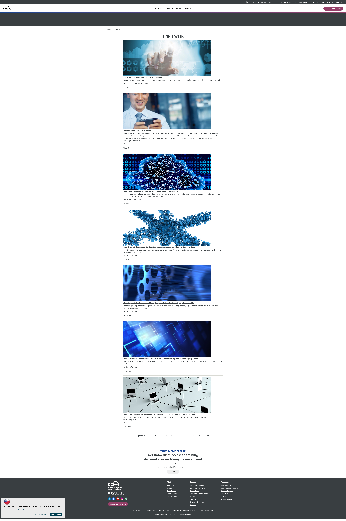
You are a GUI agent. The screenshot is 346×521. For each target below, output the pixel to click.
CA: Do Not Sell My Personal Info (183, 510)
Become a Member (197, 485)
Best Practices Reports (229, 488)
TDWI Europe (172, 496)
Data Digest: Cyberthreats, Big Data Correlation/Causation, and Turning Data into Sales (159, 247)
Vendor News (194, 491)
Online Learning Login (335, 2)
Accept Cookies (56, 514)
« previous (141, 436)
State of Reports (227, 491)
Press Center (171, 491)
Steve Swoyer (131, 144)
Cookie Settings (40, 514)
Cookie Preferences (205, 510)
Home (109, 30)
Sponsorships (304, 2)
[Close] (62, 500)
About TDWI (171, 485)
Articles (117, 30)
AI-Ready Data (226, 499)
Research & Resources (288, 2)
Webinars (224, 494)
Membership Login (318, 2)
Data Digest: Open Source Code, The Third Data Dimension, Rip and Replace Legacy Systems (161, 359)
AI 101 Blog (193, 496)
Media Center (172, 494)
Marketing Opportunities (199, 494)
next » (207, 436)
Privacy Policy (138, 510)
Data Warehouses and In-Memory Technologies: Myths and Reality (150, 191)
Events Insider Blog (197, 502)
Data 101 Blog (194, 499)
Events (275, 2)
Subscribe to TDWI (333, 8)
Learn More (173, 472)
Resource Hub (226, 485)
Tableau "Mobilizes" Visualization (137, 131)
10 (200, 436)
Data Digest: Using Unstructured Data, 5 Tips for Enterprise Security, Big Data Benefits (158, 303)
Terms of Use (164, 510)
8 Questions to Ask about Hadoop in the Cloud (142, 77)
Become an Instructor (198, 488)
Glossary (193, 505)
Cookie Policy (151, 510)
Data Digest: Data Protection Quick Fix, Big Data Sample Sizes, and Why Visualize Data (159, 414)
